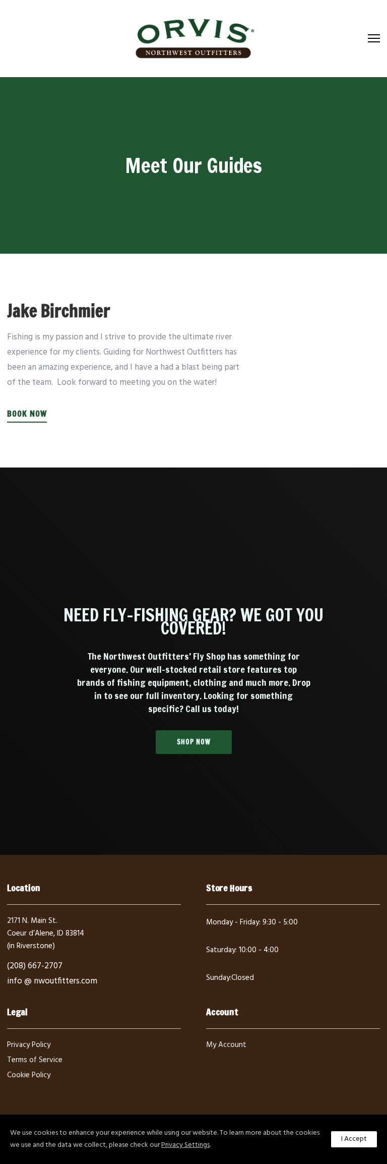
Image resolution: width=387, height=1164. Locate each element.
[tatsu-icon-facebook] (210, 995)
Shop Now (194, 741)
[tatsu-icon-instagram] (227, 995)
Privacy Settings (185, 1145)
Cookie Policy (28, 1075)
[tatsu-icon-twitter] (243, 995)
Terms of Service (34, 1060)
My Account (226, 1045)
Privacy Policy (28, 1045)
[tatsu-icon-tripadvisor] (259, 995)
